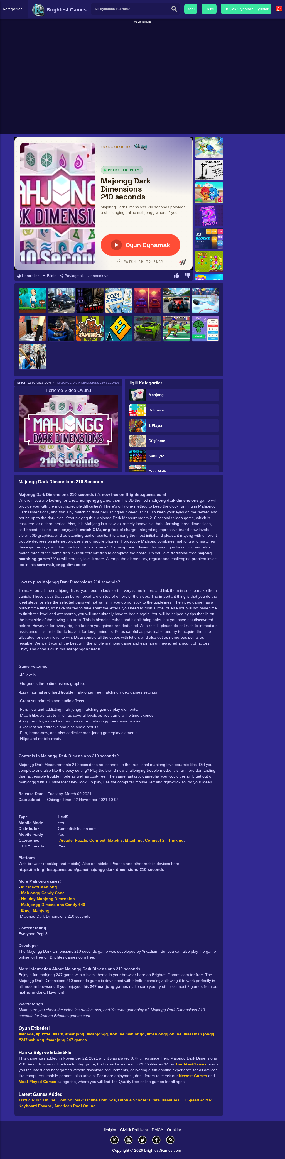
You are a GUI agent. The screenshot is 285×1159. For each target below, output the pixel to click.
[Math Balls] (209, 261)
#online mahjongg (127, 1034)
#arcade (26, 1034)
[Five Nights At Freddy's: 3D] (90, 300)
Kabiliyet (156, 456)
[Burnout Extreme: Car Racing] (147, 329)
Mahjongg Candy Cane (43, 893)
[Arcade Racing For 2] (147, 300)
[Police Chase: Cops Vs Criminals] (61, 300)
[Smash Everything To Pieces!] (32, 329)
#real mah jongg (199, 1034)
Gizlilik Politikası (134, 1130)
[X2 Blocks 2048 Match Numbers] (209, 238)
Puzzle (81, 840)
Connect (97, 840)
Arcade (66, 840)
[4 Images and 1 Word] (209, 215)
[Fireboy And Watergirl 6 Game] (209, 192)
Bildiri (51, 275)
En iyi (209, 9)
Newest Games (193, 1076)
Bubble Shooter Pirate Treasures (149, 1100)
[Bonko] (32, 300)
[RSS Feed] (170, 1140)
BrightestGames (191, 1064)
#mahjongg (97, 1034)
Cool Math (157, 471)
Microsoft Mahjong (39, 887)
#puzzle (43, 1034)
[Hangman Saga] (209, 170)
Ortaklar (174, 1130)
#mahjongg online (164, 1034)
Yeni (191, 9)
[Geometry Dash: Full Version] (118, 329)
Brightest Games (66, 10)
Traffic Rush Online (37, 1100)
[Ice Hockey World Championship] (205, 300)
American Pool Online (74, 1106)
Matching (134, 840)
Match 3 (115, 840)
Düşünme (157, 441)
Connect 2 (154, 840)
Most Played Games (37, 1081)
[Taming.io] (90, 329)
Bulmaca (156, 410)
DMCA (157, 1130)
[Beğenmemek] (187, 276)
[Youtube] (129, 1140)
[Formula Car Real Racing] (176, 300)
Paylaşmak (73, 275)
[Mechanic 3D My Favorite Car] (61, 329)
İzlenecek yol (98, 275)
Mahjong (156, 395)
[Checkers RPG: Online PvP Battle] (209, 147)
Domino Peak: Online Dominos (87, 1100)
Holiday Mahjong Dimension (48, 898)
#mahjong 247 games (66, 1040)
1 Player (156, 425)
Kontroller (30, 275)
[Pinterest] (115, 1140)
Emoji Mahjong (35, 910)
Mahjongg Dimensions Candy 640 (53, 904)
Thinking (175, 840)
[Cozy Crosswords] (118, 300)
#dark (58, 1034)
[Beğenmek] (176, 276)
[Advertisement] (142, 36)
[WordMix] (205, 329)
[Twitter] (142, 1140)
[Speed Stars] (176, 329)
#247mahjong (31, 1040)
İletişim (110, 1130)
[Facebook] (156, 1140)
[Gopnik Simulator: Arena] (32, 357)
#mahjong (74, 1034)
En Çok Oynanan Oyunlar (246, 9)
